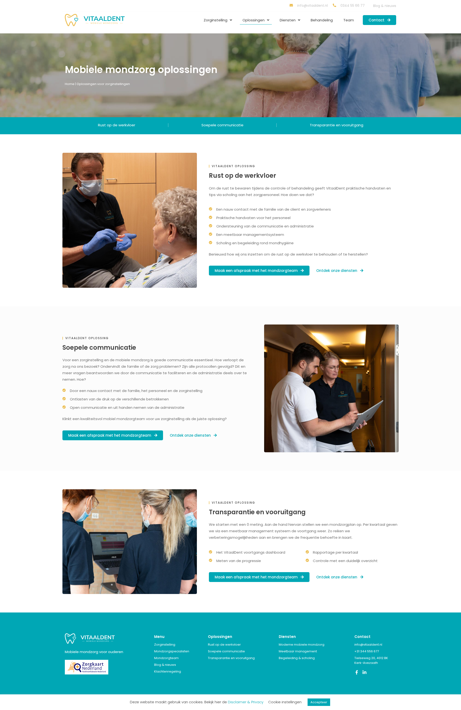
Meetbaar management (298, 651)
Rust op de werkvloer (116, 125)
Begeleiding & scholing (297, 658)
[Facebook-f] (356, 672)
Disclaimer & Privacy (245, 701)
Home (69, 84)
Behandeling (322, 20)
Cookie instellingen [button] (285, 701)
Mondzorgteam (166, 658)
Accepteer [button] (318, 702)
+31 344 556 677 (366, 651)
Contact (362, 636)
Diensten (288, 20)
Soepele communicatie (222, 125)
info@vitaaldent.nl (368, 644)
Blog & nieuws (384, 5)
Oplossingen (254, 20)
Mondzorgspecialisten (171, 651)
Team (348, 20)
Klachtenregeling (167, 671)
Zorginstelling (215, 20)
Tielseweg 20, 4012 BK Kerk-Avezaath (371, 660)
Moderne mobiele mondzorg (301, 644)
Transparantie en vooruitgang (336, 125)
